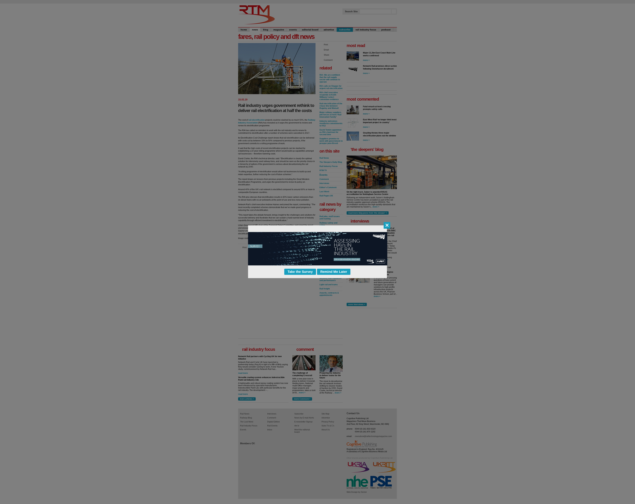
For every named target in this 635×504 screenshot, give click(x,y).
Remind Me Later (333, 272)
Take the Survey (300, 272)
